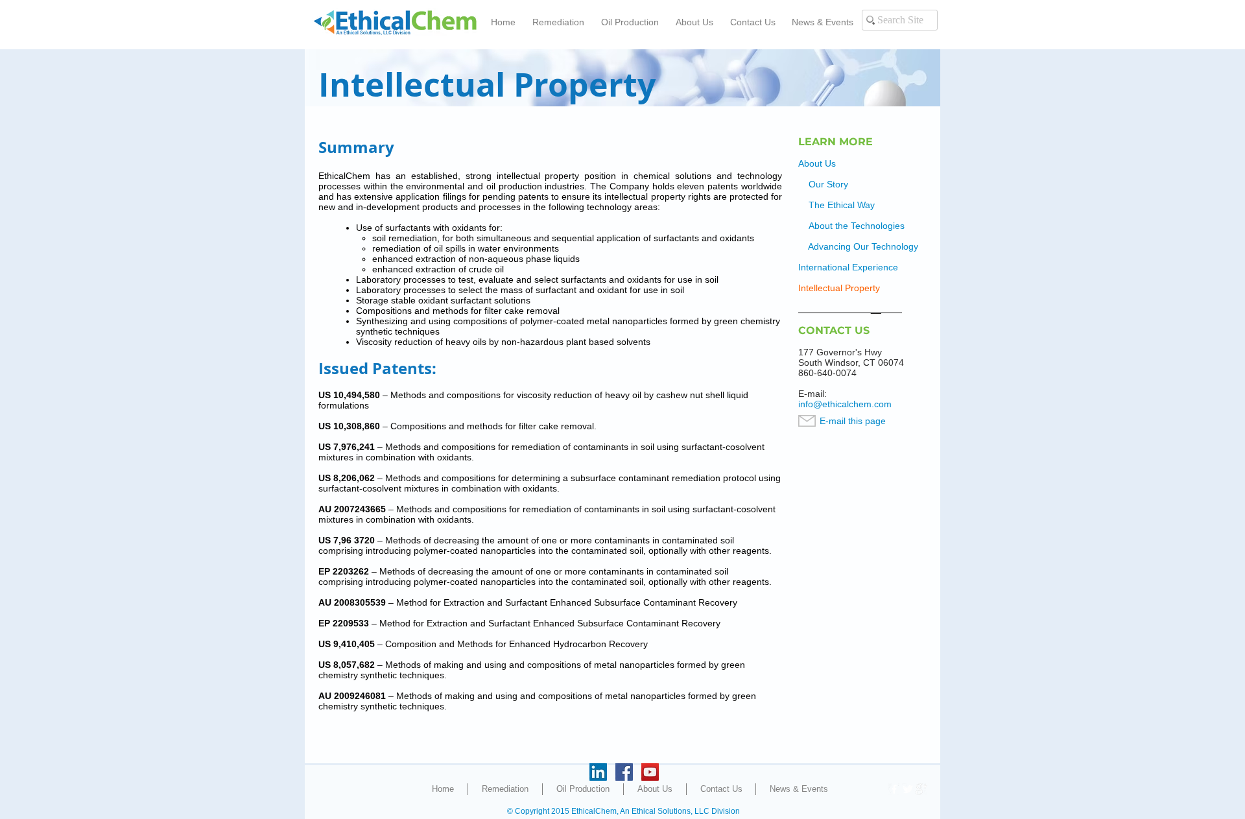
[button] (558, 22)
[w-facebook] (894, 789)
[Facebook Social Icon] (624, 772)
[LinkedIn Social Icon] (598, 772)
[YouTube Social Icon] (650, 772)
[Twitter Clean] (908, 789)
